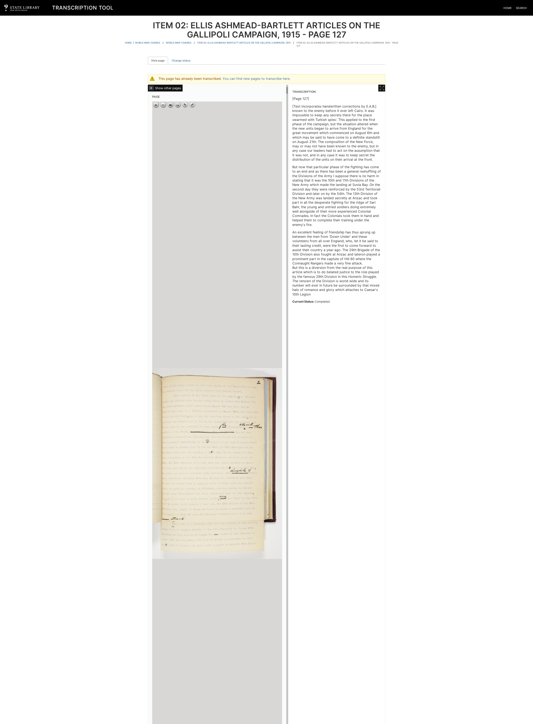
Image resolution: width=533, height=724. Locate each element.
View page (159, 60)
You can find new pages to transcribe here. (256, 78)
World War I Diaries (147, 42)
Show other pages (168, 88)
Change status (181, 60)
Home (507, 8)
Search (521, 8)
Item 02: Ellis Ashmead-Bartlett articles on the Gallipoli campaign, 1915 (244, 42)
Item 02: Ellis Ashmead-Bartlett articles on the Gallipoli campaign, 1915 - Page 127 (347, 44)
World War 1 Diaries (178, 42)
